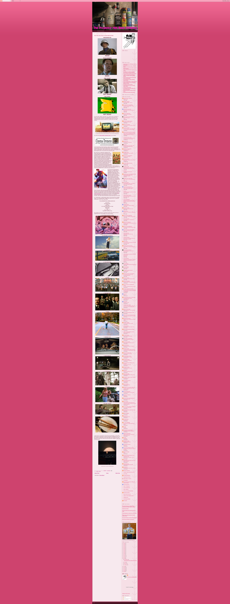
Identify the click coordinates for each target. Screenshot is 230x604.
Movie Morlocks (126, 233)
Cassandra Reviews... (127, 380)
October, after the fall (127, 156)
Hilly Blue (125, 370)
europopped (126, 480)
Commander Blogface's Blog (128, 447)
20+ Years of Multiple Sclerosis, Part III (129, 286)
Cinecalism (125, 459)
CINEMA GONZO (126, 322)
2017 (124, 554)
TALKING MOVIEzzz (127, 475)
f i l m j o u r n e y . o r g (127, 137)
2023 (124, 547)
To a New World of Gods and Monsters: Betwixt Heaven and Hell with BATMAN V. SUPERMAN (130, 290)
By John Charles (126, 335)
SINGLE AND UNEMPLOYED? (129, 495)
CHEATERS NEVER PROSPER (128, 464)
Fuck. (124, 118)
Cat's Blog (125, 473)
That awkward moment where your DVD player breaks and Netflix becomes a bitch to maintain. (130, 403)
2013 (124, 566)
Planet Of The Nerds (127, 433)
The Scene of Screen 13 (128, 186)
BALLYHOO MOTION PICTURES (129, 329)
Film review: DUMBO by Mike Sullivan (129, 216)
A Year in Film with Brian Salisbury (129, 406)
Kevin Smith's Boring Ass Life (129, 312)
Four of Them (126, 401)
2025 (124, 544)
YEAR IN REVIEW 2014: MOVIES (128, 339)
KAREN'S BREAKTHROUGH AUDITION (130, 264)
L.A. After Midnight (127, 422)
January (125, 564)
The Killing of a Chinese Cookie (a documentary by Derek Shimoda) (129, 72)
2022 (124, 548)
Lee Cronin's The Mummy (128, 142)
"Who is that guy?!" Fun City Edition (129, 310)
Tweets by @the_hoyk (126, 593)
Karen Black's (126, 263)
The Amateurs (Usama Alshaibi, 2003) (129, 227)
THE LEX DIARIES (127, 281)
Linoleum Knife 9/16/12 (127, 87)
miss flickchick (126, 345)
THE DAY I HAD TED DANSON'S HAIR (129, 282)
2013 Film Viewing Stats (127, 364)
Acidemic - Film (126, 166)
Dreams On (125, 445)
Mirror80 (125, 170)
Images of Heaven (127, 470)
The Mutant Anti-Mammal (128, 360)
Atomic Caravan (126, 277)
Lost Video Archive (127, 341)
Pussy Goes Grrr (126, 218)
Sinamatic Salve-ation (127, 109)
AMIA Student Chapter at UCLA (129, 331)
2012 (124, 567)
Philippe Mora (126, 497)
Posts (125, 597)
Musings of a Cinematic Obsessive (129, 387)
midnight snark (126, 152)
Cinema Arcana (126, 348)
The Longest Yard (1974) (127, 407)
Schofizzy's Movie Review (128, 270)
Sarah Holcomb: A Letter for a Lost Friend (129, 513)
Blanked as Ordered (127, 394)
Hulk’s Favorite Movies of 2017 (128, 230)
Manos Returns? (126, 299)
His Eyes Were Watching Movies (129, 398)
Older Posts (118, 473)
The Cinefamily (126, 258)
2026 (124, 543)
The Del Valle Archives (127, 356)
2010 (124, 570)
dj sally (125, 426)
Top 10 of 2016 (126, 271)
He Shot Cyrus (126, 419)
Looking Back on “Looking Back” (129, 219)
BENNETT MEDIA (126, 101)
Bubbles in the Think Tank (128, 178)
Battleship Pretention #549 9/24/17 (129, 92)
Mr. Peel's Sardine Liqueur (128, 121)
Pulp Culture (126, 241)
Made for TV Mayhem (127, 222)
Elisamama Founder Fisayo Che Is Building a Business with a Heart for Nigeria (129, 201)
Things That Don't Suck (127, 352)
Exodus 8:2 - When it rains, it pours (129, 377)
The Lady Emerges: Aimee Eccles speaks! (129, 517)
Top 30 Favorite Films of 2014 (128, 323)
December (126, 559)
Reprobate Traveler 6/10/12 (128, 84)
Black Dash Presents (127, 494)
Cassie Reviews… (127, 484)
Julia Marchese (126, 204)
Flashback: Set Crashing (127, 114)
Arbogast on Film (126, 367)
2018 (124, 553)
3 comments (108, 470)
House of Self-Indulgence (128, 226)
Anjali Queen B (126, 463)
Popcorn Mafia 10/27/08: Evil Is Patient (129, 73)
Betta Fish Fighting (127, 332)
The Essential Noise (127, 391)
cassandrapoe (126, 381)
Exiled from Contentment (128, 155)
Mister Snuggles (126, 413)
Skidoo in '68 (126, 99)
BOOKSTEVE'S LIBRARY (128, 98)
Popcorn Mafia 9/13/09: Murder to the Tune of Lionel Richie (129, 78)
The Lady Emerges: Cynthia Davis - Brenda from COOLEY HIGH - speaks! (128, 506)
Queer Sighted (126, 489)
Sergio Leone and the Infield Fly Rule (130, 174)
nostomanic (126, 415)
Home (107, 473)
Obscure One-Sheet (127, 309)
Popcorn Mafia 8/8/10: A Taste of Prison (130, 81)
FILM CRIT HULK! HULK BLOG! (129, 229)
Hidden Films (126, 211)
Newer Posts (97, 473)
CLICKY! (125, 427)
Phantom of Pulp (126, 207)
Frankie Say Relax (125, 508)
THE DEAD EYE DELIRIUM (128, 430)
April (125, 562)
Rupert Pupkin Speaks (127, 195)
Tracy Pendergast (127, 199)
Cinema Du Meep (126, 237)
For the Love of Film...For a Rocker (128, 519)
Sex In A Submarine (127, 113)
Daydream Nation (127, 492)
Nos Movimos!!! (126, 378)
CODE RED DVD (126, 373)
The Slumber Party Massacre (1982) (129, 278)
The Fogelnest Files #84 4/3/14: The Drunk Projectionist (129, 89)
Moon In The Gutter (127, 124)
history (97, 471)
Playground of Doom (127, 318)
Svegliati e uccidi (126, 302)
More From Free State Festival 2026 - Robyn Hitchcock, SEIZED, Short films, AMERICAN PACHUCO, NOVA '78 (130, 134)
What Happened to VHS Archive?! (129, 342)
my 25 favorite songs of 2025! (128, 153)
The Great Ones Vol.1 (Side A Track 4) (129, 125)
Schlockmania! (126, 182)
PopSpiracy (126, 467)
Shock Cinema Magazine (128, 215)
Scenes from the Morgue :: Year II (129, 457)
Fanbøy (125, 437)
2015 (124, 557)
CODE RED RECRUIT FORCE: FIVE (129, 374)
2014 (124, 558)
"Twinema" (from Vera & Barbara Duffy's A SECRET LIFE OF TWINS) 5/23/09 (129, 75)
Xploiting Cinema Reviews (128, 245)
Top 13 (100, 471)
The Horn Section (126, 127)
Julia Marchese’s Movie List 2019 (129, 205)
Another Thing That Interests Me (129, 472)
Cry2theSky (125, 438)
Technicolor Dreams (127, 444)
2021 (124, 549)
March (125, 563)
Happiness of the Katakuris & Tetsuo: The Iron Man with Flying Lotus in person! (129, 260)
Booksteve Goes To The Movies (129, 273)
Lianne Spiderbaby (127, 487)
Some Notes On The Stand (128, 353)
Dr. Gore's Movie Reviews (128, 163)
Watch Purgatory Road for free (128, 208)
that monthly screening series (105, 135)
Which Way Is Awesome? (128, 338)
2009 (124, 571)
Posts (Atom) (101, 475)
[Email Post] (111, 470)
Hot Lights (125, 500)
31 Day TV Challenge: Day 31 (128, 371)
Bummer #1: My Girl (127, 416)
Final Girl (125, 144)
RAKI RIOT (125, 301)
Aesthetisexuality (127, 359)
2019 (124, 552)
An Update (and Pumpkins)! (128, 171)
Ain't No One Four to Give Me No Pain (103, 35)
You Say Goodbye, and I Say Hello (129, 392)
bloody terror (126, 141)
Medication (125, 395)
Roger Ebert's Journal (127, 478)
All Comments (126, 599)
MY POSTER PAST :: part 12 (128, 102)
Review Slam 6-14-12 (127, 399)
